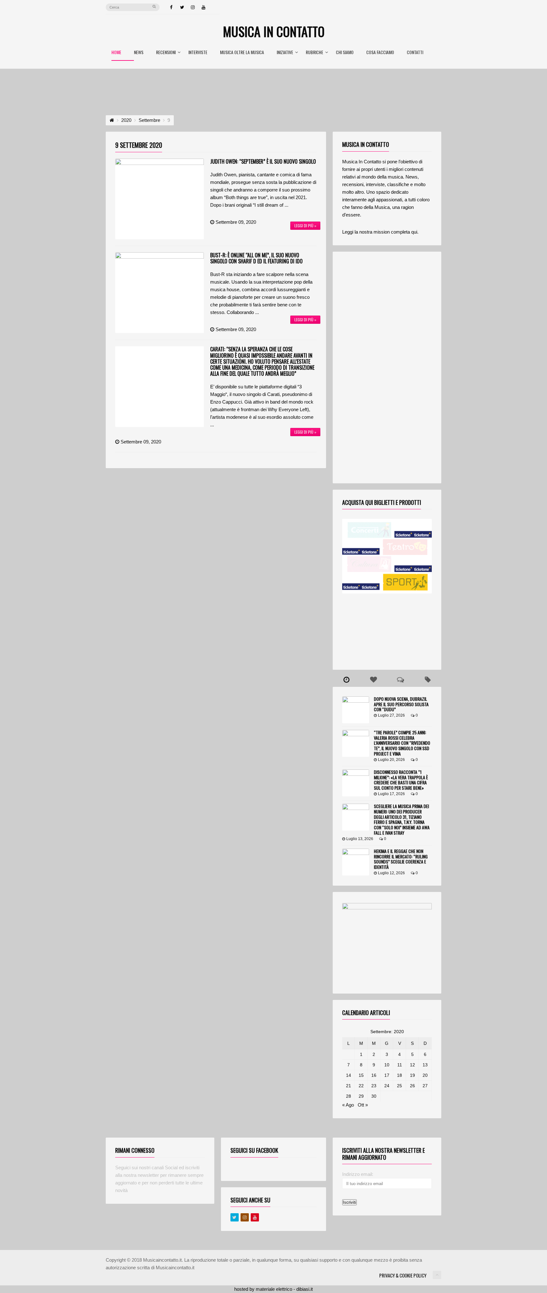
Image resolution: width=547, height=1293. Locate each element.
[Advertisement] (273, 86)
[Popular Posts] (373, 680)
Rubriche (314, 52)
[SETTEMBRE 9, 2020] (159, 199)
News (138, 52)
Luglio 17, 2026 (391, 794)
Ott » (363, 1105)
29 (361, 1096)
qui (414, 232)
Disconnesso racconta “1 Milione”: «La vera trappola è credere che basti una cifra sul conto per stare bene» (401, 780)
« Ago (348, 1105)
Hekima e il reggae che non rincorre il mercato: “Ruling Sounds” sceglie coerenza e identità (401, 859)
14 (348, 1075)
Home (116, 52)
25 (399, 1085)
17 (386, 1075)
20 (425, 1075)
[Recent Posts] (346, 680)
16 (373, 1075)
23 (373, 1085)
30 (373, 1096)
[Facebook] (171, 7)
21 (348, 1085)
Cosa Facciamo (380, 52)
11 (399, 1064)
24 (386, 1085)
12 (412, 1064)
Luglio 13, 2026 (359, 839)
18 (399, 1075)
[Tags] (427, 680)
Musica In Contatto (273, 31)
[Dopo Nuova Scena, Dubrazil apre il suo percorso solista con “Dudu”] (355, 709)
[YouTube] (203, 7)
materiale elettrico (274, 1289)
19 (412, 1075)
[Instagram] (193, 7)
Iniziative (285, 52)
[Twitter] (182, 7)
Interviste (197, 52)
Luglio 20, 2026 (391, 759)
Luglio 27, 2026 (391, 715)
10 (386, 1064)
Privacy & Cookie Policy (402, 1275)
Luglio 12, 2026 (391, 873)
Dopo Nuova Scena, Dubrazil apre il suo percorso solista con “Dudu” (401, 704)
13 (425, 1064)
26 (412, 1085)
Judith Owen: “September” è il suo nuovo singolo (263, 161)
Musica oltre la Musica (242, 52)
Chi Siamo (345, 52)
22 (361, 1085)
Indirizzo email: (357, 1174)
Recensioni (166, 52)
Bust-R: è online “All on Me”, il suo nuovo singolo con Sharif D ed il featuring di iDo (256, 258)
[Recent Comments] (400, 680)
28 (348, 1096)
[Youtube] (255, 1217)
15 (361, 1075)
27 (425, 1085)
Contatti (415, 52)
